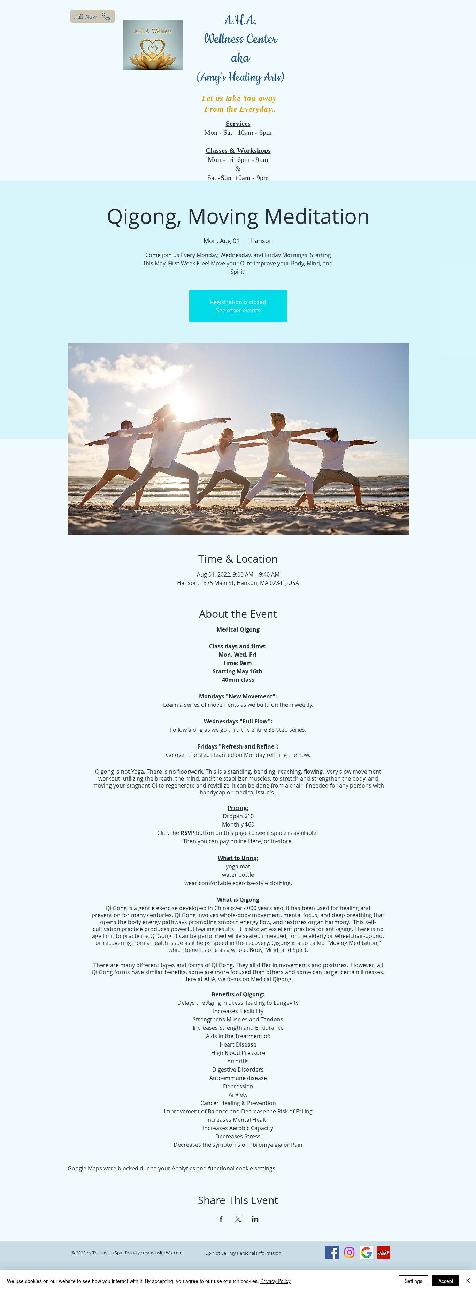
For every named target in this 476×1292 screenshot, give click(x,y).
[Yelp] (383, 1252)
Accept (445, 1280)
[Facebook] (332, 1252)
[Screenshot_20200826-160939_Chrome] (366, 1252)
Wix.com (174, 1252)
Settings (413, 1280)
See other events (238, 310)
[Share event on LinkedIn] (255, 1219)
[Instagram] (349, 1252)
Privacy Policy (275, 1280)
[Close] (467, 1280)
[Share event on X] (238, 1219)
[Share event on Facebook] (221, 1219)
